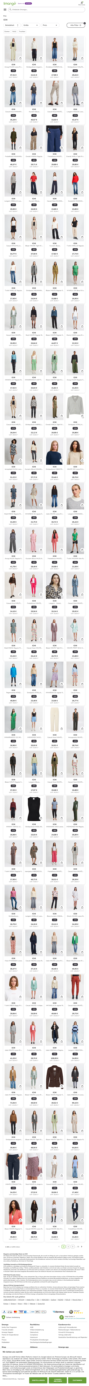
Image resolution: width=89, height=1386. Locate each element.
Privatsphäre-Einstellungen (39, 1340)
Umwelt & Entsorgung (66, 1332)
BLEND (60, 1300)
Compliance (34, 1335)
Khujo (20, 1304)
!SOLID (67, 1300)
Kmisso (5, 1304)
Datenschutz (34, 1332)
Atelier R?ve (30, 1300)
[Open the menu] (5, 9)
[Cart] (20, 58)
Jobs (3, 1337)
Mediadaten (6, 1342)
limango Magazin (7, 1332)
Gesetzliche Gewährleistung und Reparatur (72, 1337)
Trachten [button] (22, 31)
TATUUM (21, 1300)
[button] (12, 25)
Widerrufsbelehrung (37, 1330)
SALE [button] (14, 31)
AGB (31, 1327)
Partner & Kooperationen (10, 1335)
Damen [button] (7, 31)
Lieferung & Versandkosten (67, 1327)
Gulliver (53, 1300)
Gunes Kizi (41, 1304)
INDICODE (45, 1300)
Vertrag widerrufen (64, 1335)
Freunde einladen (7, 1330)
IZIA (38, 1300)
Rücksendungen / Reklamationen (69, 1330)
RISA (25, 1304)
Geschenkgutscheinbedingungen (41, 1342)
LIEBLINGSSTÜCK (9, 1300)
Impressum (34, 1337)
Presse (4, 1340)
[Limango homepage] (10, 3)
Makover (32, 1304)
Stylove (13, 1304)
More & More (76, 1300)
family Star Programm (9, 1327)
